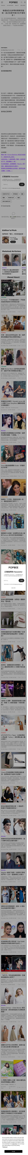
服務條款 (16, 584)
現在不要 (13, 588)
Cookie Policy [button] (14, 1143)
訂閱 (21, 580)
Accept (13, 1151)
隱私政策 (20, 584)
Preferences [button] (5, 1147)
